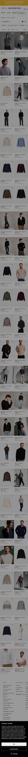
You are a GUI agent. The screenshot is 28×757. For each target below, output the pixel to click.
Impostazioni (14, 749)
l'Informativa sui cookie (6, 738)
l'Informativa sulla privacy (18, 738)
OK (14, 744)
